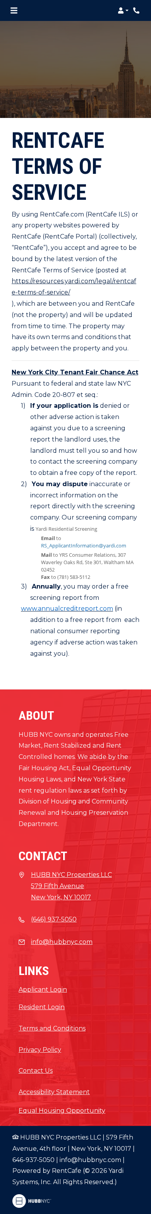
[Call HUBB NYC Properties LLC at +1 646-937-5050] (137, 10)
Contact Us (36, 1070)
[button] (123, 10)
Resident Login (42, 1007)
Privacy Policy (40, 1049)
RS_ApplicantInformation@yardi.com (83, 545)
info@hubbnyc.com (62, 942)
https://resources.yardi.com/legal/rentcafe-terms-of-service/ (74, 286)
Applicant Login (43, 989)
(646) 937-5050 (54, 919)
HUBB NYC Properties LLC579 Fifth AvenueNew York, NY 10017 (71, 886)
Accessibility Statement (54, 1092)
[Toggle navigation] (14, 10)
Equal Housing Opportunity (62, 1110)
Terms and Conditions (52, 1028)
